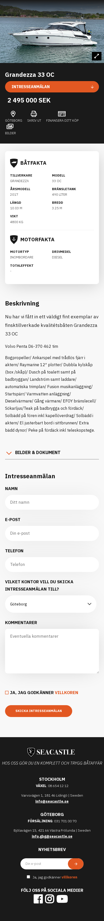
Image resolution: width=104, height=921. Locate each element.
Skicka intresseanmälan (38, 711)
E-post (12, 519)
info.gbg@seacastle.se (52, 836)
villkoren (66, 692)
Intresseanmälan (31, 86)
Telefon (14, 551)
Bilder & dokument (38, 452)
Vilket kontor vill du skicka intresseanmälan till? (39, 585)
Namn (11, 488)
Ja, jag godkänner (44, 692)
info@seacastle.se (52, 801)
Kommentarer (21, 622)
